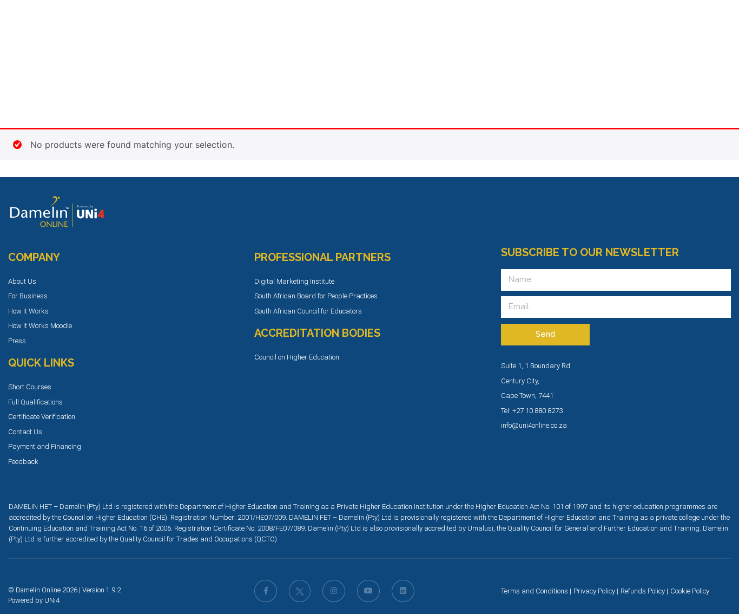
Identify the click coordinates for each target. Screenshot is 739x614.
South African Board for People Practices (316, 296)
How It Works (28, 311)
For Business (28, 296)
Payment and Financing (44, 446)
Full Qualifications (35, 402)
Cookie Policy (689, 591)
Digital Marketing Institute (294, 281)
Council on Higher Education (296, 357)
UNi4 (52, 600)
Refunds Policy (643, 591)
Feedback (23, 462)
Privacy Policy (594, 591)
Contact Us (25, 432)
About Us (22, 281)
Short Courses (29, 387)
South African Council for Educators (308, 311)
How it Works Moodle (40, 326)
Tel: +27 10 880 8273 (532, 411)
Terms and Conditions (534, 591)
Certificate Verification (41, 417)
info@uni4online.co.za (534, 425)
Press (17, 341)
